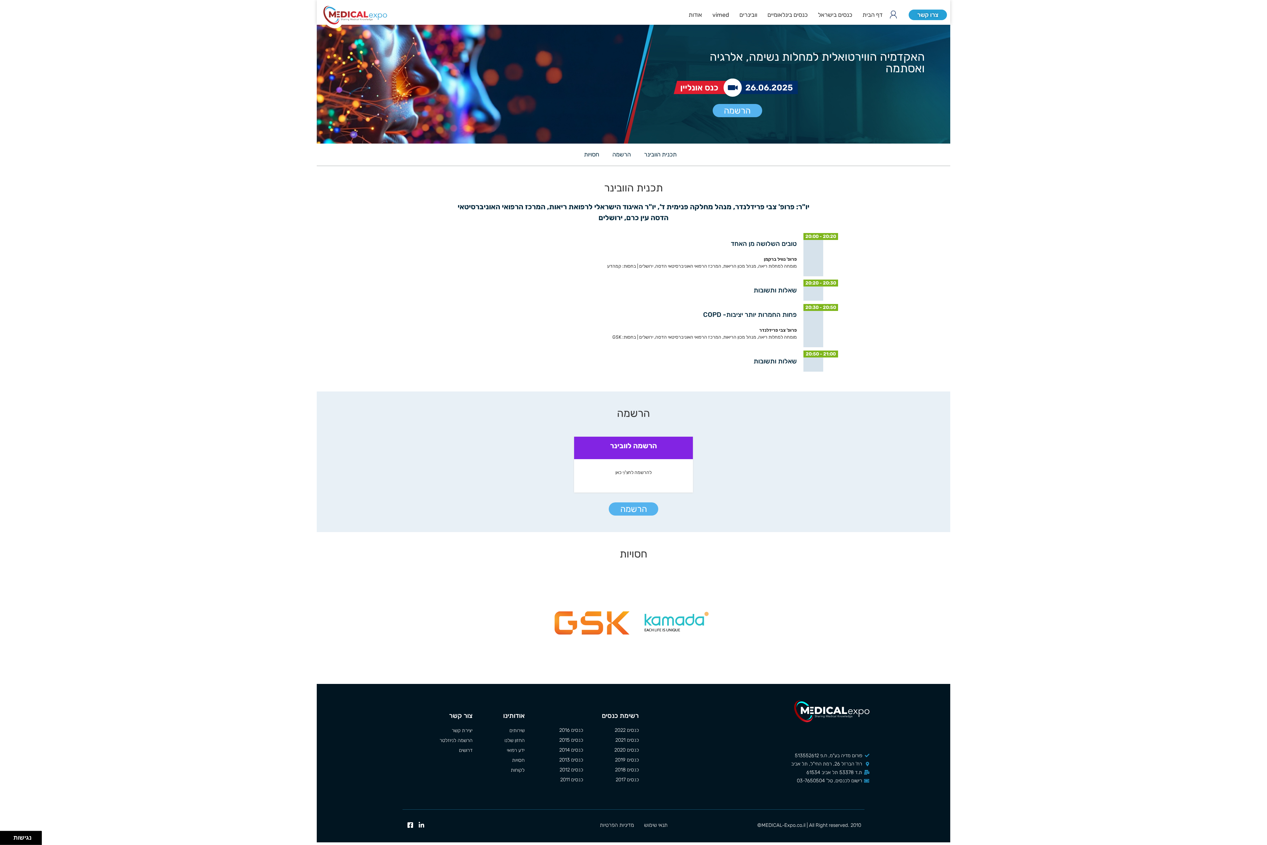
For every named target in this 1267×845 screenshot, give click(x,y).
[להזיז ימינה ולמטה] (9, 840)
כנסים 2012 (571, 770)
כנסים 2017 (627, 780)
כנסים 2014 (571, 750)
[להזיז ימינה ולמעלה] (9, 836)
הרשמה (737, 111)
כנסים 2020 (626, 750)
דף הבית (872, 14)
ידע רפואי (515, 750)
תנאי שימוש (655, 825)
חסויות (591, 154)
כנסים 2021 (627, 740)
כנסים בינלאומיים (787, 14)
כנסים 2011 (571, 780)
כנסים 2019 (627, 760)
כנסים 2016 (571, 730)
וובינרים (748, 14)
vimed (720, 14)
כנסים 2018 (627, 770)
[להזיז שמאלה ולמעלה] (5, 836)
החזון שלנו (514, 740)
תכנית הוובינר (660, 154)
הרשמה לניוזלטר (455, 740)
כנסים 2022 (627, 730)
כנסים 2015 (571, 740)
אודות (695, 14)
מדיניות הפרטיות (617, 825)
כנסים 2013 (571, 760)
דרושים (465, 750)
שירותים (516, 730)
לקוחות (517, 770)
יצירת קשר (462, 730)
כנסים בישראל (835, 14)
